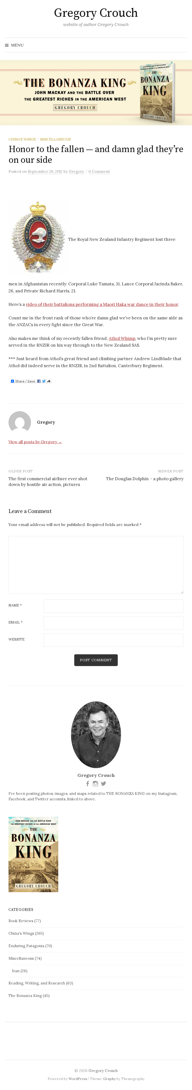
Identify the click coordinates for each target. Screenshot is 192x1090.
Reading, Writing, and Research (36, 983)
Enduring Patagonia (26, 945)
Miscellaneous (55, 139)
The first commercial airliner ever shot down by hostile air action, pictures (47, 481)
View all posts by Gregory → (35, 441)
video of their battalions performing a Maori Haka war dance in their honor (102, 304)
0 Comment (99, 171)
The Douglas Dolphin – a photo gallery (145, 478)
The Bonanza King (25, 995)
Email (15, 622)
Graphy (109, 1078)
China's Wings (22, 139)
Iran (16, 970)
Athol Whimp (122, 338)
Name (15, 605)
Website (16, 639)
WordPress (77, 1078)
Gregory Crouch (96, 13)
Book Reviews (20, 920)
